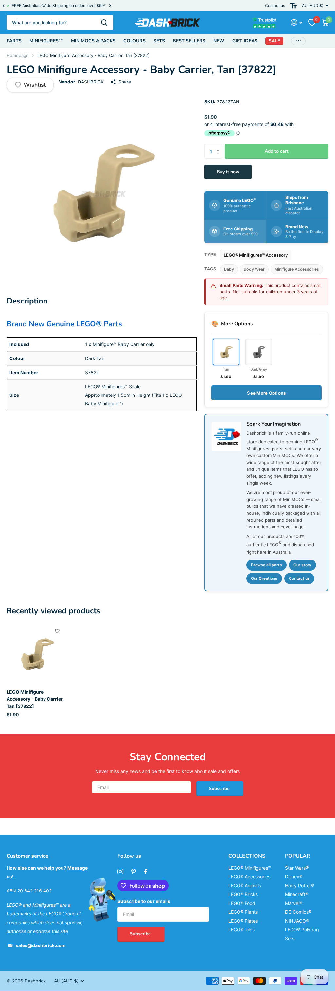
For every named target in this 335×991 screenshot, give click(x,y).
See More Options (266, 392)
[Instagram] (120, 871)
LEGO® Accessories (249, 876)
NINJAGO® (297, 921)
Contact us (275, 5)
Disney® (293, 876)
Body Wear (254, 269)
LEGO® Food (241, 903)
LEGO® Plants (243, 912)
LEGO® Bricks (243, 894)
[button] (3, 5)
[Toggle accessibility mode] (293, 5)
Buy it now (228, 172)
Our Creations (264, 578)
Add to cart (276, 151)
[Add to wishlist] (57, 631)
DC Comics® (298, 912)
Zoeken (104, 22)
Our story (302, 564)
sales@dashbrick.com (41, 945)
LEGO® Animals (244, 885)
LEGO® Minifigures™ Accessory (256, 255)
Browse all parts (266, 564)
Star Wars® (297, 868)
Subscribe (220, 788)
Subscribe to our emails (143, 901)
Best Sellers (189, 41)
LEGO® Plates (243, 921)
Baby (229, 269)
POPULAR (297, 856)
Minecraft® (296, 894)
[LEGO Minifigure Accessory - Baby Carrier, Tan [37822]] (37, 654)
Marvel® (293, 903)
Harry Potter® (299, 885)
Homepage (18, 55)
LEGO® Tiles (241, 929)
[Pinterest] (133, 871)
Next (110, 5)
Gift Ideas (244, 41)
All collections (14, 41)
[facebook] (145, 871)
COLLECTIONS (246, 856)
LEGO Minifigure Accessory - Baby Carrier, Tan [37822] (35, 699)
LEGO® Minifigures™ (249, 868)
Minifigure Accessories (296, 269)
